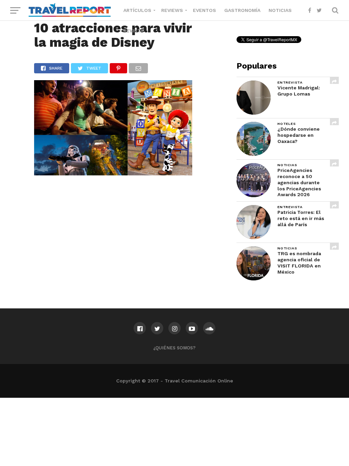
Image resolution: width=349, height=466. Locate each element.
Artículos (137, 10)
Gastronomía (242, 10)
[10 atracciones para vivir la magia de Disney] (113, 173)
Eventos (204, 10)
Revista (133, 30)
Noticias (280, 10)
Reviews (172, 10)
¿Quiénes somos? (174, 347)
